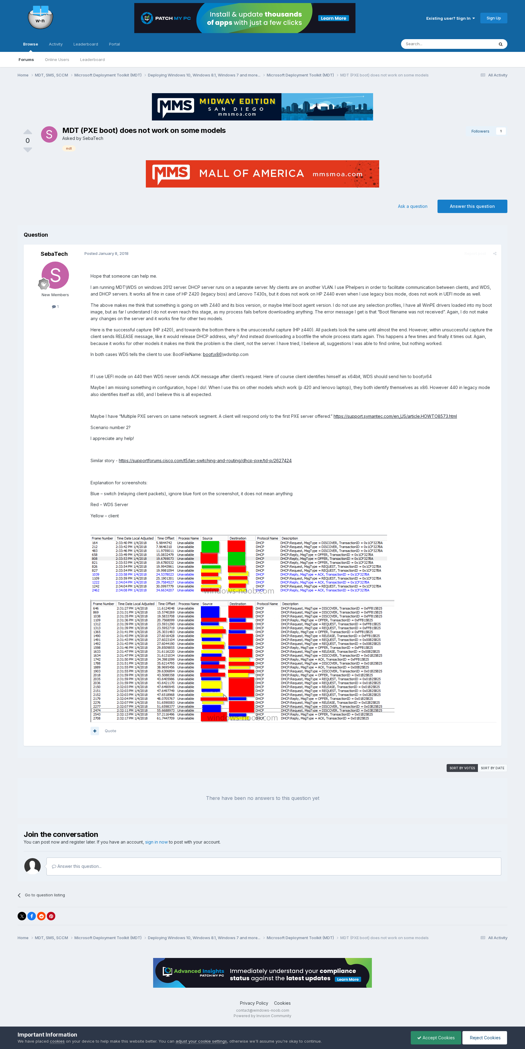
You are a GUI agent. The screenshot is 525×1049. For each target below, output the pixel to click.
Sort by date (492, 768)
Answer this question (472, 206)
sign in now (156, 841)
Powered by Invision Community (262, 1015)
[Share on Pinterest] (51, 916)
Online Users (57, 59)
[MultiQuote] (95, 731)
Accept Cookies (438, 1037)
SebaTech (93, 138)
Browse (30, 44)
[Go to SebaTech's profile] (49, 134)
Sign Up (494, 17)
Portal (114, 44)
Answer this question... (78, 866)
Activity (56, 44)
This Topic (476, 44)
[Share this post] (494, 253)
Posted (106, 253)
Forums (26, 59)
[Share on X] (22, 916)
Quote (110, 730)
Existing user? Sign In (449, 18)
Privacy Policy (254, 1003)
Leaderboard (92, 59)
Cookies (282, 1003)
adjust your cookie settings (201, 1041)
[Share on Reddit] (41, 916)
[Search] (500, 44)
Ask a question (412, 206)
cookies (57, 1041)
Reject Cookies (485, 1037)
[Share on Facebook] (31, 916)
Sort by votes (462, 768)
